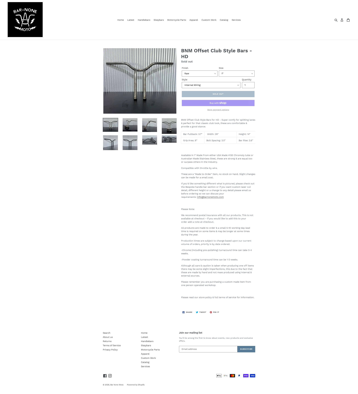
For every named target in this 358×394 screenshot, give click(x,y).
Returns (107, 341)
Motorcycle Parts (176, 20)
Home (120, 20)
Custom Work (209, 20)
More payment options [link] (218, 110)
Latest (130, 20)
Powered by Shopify (136, 385)
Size (221, 68)
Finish (185, 68)
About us (108, 337)
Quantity (246, 79)
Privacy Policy (110, 349)
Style (184, 79)
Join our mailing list (190, 332)
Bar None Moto (116, 385)
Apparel (193, 20)
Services (236, 20)
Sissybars (159, 20)
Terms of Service (112, 345)
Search (106, 333)
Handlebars (144, 20)
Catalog (224, 20)
